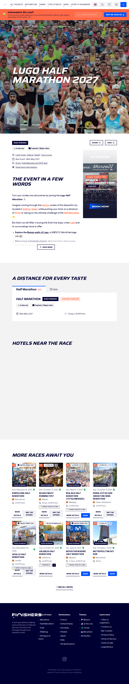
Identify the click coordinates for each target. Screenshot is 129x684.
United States (66, 624)
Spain (27, 26)
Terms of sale (107, 643)
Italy (62, 640)
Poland (63, 632)
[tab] (29, 289)
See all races (65, 587)
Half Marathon (47, 624)
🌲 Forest (85, 628)
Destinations (31, 4)
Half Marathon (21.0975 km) (34, 163)
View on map (46, 155)
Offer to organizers (80, 4)
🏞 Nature (85, 620)
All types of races (44, 637)
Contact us (106, 627)
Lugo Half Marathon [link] (61, 26)
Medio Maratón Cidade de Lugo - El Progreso (102, 127)
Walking (44, 632)
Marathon (44, 620)
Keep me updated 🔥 (115, 14)
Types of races (54, 4)
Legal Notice (107, 647)
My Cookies (106, 631)
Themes (42, 4)
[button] (29, 289)
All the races (16, 4)
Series (66, 4)
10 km (18, 163)
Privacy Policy (107, 635)
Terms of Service (108, 639)
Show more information (26, 167)
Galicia (35, 26)
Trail (42, 628)
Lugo (42, 26)
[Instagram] (64, 659)
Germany (64, 628)
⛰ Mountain (86, 632)
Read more (48, 247)
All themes (85, 636)
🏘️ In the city (87, 624)
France (63, 620)
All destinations (67, 644)
